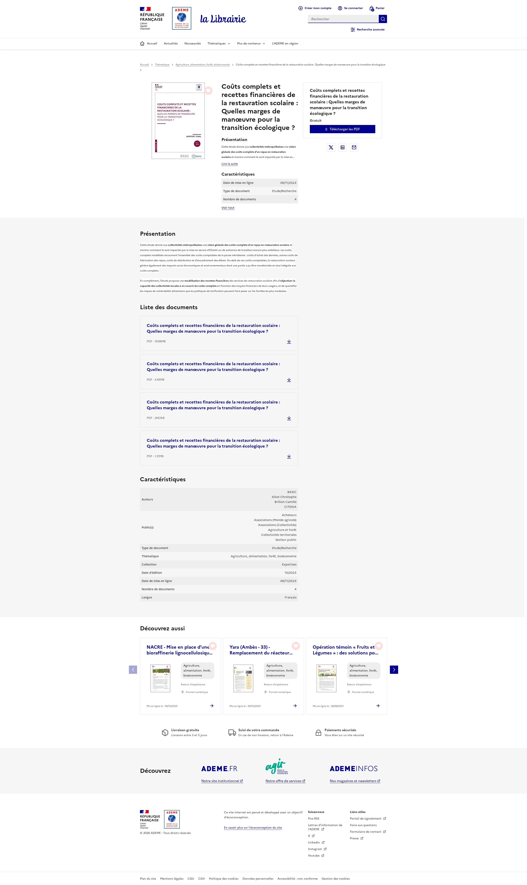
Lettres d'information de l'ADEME (325, 827)
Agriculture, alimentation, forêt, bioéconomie (203, 64)
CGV (201, 879)
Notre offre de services (283, 780)
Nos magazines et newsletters (353, 780)
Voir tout (228, 207)
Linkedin (314, 842)
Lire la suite (230, 164)
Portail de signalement (366, 818)
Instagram (315, 849)
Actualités (171, 43)
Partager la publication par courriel (354, 147)
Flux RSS (313, 818)
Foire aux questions (363, 825)
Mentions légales (171, 879)
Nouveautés (192, 43)
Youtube (314, 856)
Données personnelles (258, 879)
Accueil (152, 43)
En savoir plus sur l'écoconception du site (253, 828)
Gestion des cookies (336, 879)
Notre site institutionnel (220, 780)
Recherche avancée (371, 29)
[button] (394, 670)
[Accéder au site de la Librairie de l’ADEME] (223, 18)
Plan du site (148, 879)
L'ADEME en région (285, 43)
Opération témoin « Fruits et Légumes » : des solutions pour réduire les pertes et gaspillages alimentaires (346, 650)
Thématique (162, 64)
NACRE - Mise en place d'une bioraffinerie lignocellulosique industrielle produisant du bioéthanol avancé (179, 650)
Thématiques (217, 43)
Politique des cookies (223, 879)
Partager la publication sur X (331, 147)
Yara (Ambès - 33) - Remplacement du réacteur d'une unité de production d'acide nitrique (259, 650)
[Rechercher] (383, 19)
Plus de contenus (249, 43)
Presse (354, 838)
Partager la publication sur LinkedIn (342, 147)
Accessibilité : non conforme (297, 879)
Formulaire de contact (366, 832)
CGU (191, 879)
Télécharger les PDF (345, 129)
